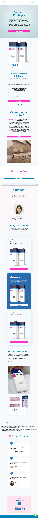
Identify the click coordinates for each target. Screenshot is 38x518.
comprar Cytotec (12, 78)
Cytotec (11, 17)
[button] (18, 2)
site (13, 228)
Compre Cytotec (10, 119)
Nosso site (10, 228)
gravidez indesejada (19, 197)
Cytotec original (14, 130)
